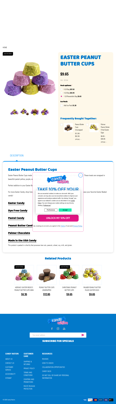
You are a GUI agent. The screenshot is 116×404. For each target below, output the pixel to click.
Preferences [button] (47, 205)
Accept (65, 210)
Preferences (51, 210)
